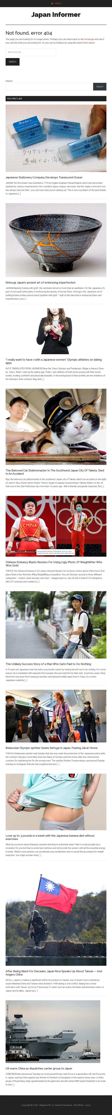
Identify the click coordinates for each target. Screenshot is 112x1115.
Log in (88, 1105)
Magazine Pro (45, 1105)
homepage (89, 39)
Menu (58, 3)
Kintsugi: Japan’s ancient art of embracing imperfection (41, 282)
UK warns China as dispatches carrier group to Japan (39, 1068)
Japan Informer (56, 14)
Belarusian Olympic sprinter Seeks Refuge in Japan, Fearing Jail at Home (52, 748)
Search (9, 81)
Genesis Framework (63, 1105)
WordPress (79, 1105)
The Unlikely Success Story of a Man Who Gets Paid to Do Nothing (48, 664)
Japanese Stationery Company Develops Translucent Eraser (44, 177)
